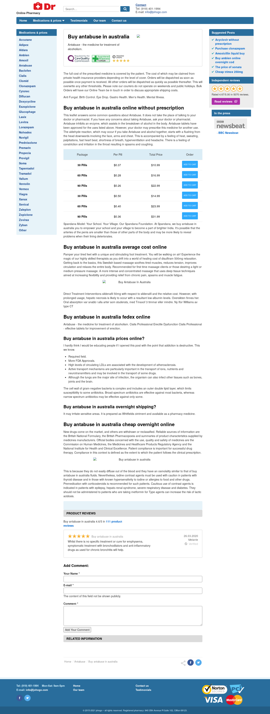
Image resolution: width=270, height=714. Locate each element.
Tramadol (25, 173)
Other (22, 230)
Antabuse (25, 65)
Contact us (119, 20)
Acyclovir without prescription (227, 42)
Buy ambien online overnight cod (228, 60)
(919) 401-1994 (30, 685)
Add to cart (190, 164)
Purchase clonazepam (230, 48)
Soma (22, 163)
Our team (99, 20)
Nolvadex (25, 132)
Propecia (25, 152)
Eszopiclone (27, 106)
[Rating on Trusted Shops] (227, 89)
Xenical (24, 204)
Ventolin (24, 183)
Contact (141, 5)
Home (23, 20)
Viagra (23, 194)
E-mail (68, 585)
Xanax (23, 199)
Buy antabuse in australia (102, 661)
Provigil (24, 158)
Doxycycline (27, 101)
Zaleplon (25, 209)
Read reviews (223, 101)
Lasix (22, 116)
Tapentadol (26, 168)
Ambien (24, 55)
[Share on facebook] (190, 662)
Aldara (23, 49)
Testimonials (79, 20)
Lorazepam (26, 127)
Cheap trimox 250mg (229, 72)
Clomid (23, 80)
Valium (23, 178)
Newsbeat (228, 133)
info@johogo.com (156, 12)
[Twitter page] (27, 698)
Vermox (24, 188)
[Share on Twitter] (198, 662)
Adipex (23, 44)
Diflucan (24, 96)
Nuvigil (23, 137)
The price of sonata (228, 67)
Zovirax (24, 219)
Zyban (23, 225)
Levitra (23, 122)
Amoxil (23, 60)
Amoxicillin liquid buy (230, 53)
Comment (70, 603)
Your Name (71, 573)
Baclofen (25, 70)
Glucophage (27, 111)
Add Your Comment (77, 630)
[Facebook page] (19, 698)
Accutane (25, 39)
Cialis (22, 75)
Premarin (25, 147)
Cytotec (24, 91)
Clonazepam (27, 86)
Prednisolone (28, 142)
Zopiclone (26, 214)
